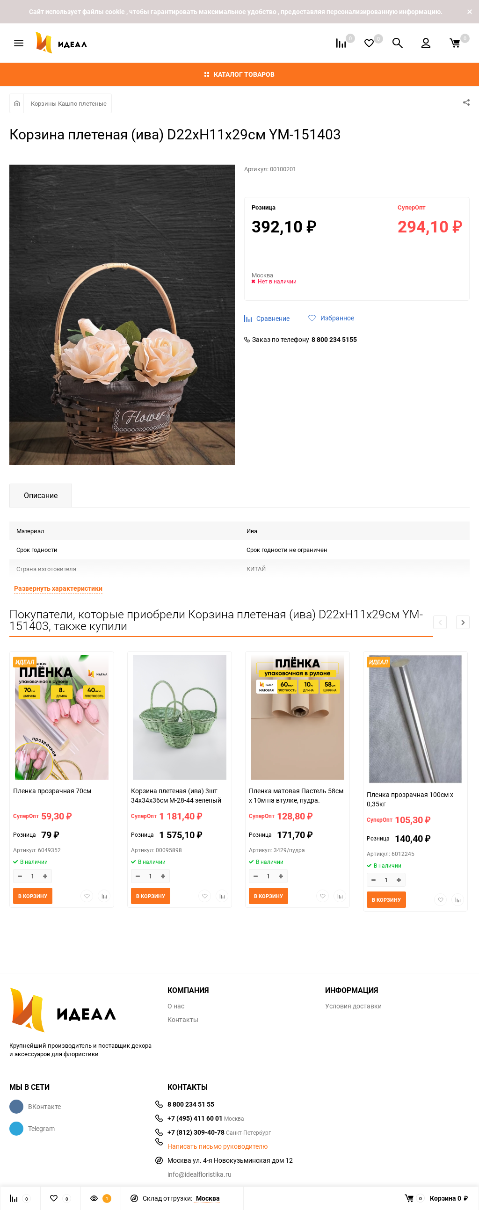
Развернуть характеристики (58, 588)
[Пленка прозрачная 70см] (61, 718)
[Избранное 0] (369, 43)
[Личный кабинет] (425, 43)
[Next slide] (463, 622)
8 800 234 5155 (334, 339)
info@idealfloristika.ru (199, 1174)
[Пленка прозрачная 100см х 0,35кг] (415, 720)
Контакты (182, 1019)
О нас (175, 1006)
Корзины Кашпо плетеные (69, 103)
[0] (454, 43)
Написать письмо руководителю (217, 1146)
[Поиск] (397, 43)
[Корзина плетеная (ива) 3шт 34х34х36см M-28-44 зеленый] (179, 718)
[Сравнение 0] (341, 43)
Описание (41, 495)
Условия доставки (353, 1006)
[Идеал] (81, 1008)
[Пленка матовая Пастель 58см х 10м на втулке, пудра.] (297, 718)
